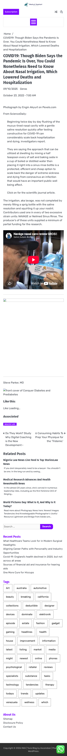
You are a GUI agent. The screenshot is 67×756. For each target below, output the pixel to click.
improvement (27, 640)
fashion (40, 623)
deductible (32, 605)
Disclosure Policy (13, 722)
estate (25, 623)
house (9, 640)
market (38, 649)
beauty (10, 596)
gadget (56, 623)
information (49, 640)
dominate (27, 614)
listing (23, 649)
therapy (49, 684)
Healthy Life (10, 424)
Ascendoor (45, 748)
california (43, 596)
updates (40, 693)
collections (12, 605)
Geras (23, 88)
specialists (12, 676)
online (38, 658)
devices (10, 614)
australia (22, 588)
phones (53, 658)
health (43, 631)
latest (9, 649)
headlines (26, 631)
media (52, 649)
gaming (10, 631)
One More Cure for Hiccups (18, 572)
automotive (40, 588)
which (44, 702)
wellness (29, 702)
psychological (14, 667)
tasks (47, 676)
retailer (33, 667)
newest (24, 658)
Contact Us (9, 726)
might (9, 658)
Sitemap (8, 718)
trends (24, 693)
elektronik (45, 614)
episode (10, 623)
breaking (26, 596)
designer (49, 605)
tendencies (32, 684)
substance (31, 676)
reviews (48, 667)
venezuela (11, 702)
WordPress (33, 751)
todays (10, 693)
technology (12, 684)
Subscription (11, 12)
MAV (24, 748)
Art (8, 588)
